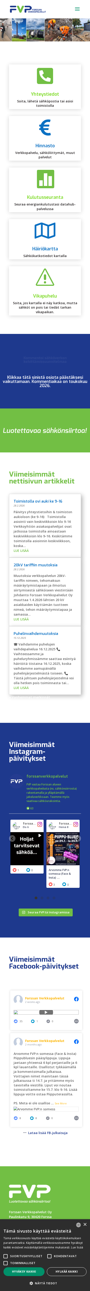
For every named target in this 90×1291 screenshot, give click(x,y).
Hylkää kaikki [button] (67, 1272)
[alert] (45, 1255)
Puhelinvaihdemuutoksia (36, 633)
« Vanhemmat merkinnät (29, 697)
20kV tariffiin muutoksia (35, 565)
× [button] (85, 1224)
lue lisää (21, 550)
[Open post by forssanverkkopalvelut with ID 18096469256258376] (63, 848)
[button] (12, 838)
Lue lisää (77, 1247)
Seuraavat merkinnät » (62, 702)
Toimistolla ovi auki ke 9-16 (38, 501)
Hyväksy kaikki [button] (24, 1272)
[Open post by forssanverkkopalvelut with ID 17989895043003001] (27, 848)
